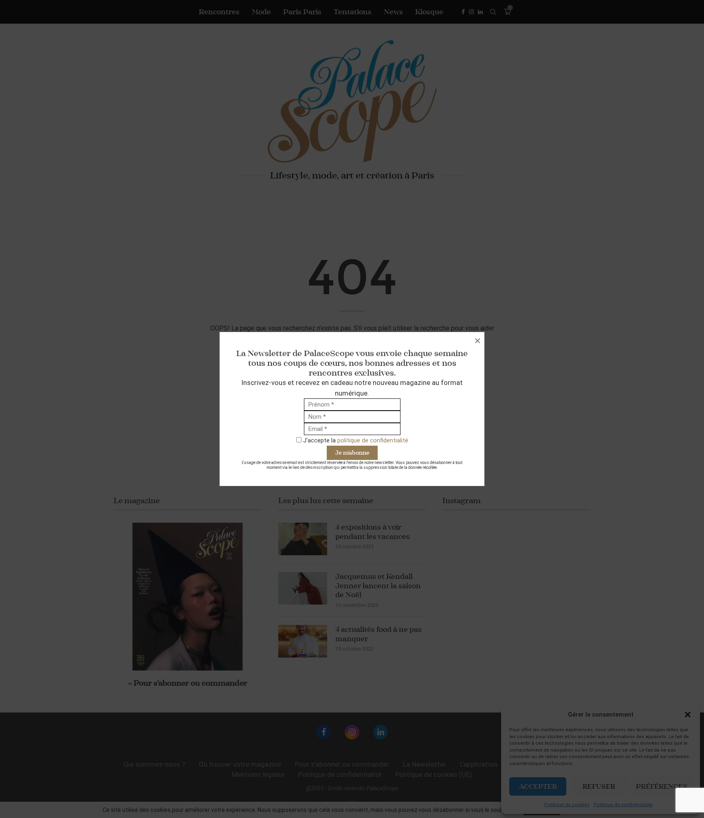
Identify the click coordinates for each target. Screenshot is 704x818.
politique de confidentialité (372, 440)
